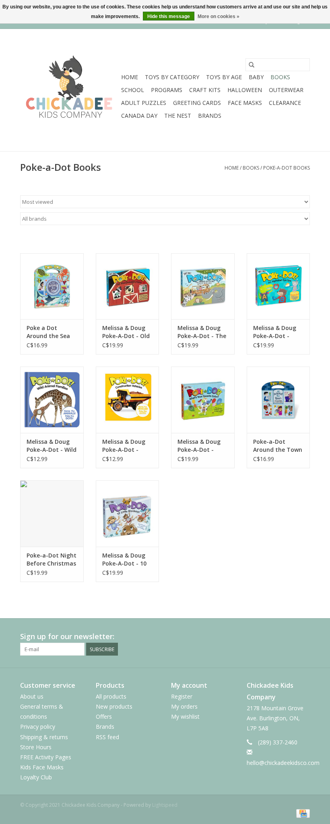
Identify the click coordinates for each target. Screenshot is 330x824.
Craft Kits (205, 90)
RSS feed (107, 737)
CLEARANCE (285, 103)
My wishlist (185, 716)
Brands (209, 115)
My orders (184, 706)
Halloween (244, 90)
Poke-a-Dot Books (286, 167)
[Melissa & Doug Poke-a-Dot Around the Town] (278, 400)
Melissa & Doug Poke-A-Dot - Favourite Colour (200, 446)
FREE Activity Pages (45, 757)
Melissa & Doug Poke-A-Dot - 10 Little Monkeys (124, 559)
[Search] (251, 64)
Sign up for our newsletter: (67, 636)
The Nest (177, 115)
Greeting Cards (197, 103)
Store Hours (36, 747)
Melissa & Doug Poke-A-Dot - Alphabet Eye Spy (277, 332)
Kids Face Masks (42, 767)
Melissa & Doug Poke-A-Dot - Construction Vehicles (123, 446)
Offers (104, 716)
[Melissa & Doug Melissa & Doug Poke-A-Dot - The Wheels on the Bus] (203, 286)
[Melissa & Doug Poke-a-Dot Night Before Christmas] (52, 513)
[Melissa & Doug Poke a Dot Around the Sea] (52, 286)
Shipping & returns (44, 737)
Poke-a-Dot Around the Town (277, 445)
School (132, 90)
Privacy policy (37, 726)
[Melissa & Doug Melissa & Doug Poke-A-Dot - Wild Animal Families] (52, 400)
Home (129, 77)
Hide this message (168, 16)
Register (181, 696)
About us (31, 696)
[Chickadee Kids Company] (69, 90)
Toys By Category (172, 77)
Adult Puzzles (143, 103)
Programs (166, 90)
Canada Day (139, 115)
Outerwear (286, 90)
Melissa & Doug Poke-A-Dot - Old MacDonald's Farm (126, 332)
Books (280, 77)
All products (111, 696)
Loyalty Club (36, 777)
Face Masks (245, 103)
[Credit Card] (301, 813)
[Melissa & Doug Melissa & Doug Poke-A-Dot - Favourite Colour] (203, 400)
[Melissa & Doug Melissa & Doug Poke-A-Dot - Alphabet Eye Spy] (278, 286)
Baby (256, 77)
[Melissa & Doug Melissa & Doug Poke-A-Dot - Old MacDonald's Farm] (127, 286)
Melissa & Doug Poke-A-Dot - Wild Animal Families (51, 446)
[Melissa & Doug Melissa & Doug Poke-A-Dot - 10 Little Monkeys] (127, 513)
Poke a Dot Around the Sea (48, 332)
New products (114, 706)
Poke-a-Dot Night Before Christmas (51, 559)
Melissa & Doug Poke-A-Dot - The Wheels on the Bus (201, 332)
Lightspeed (164, 804)
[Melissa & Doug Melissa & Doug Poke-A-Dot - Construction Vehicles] (127, 400)
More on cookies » (218, 16)
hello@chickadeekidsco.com (283, 763)
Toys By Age (224, 77)
